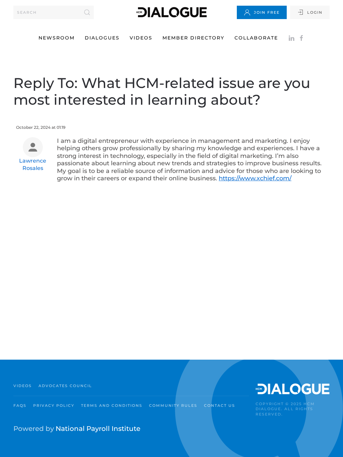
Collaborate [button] (256, 38)
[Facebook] (301, 38)
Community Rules (173, 405)
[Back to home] (171, 12)
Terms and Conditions (111, 405)
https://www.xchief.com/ (255, 178)
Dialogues (102, 38)
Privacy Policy (53, 405)
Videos (141, 38)
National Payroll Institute (98, 429)
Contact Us (219, 405)
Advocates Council (65, 385)
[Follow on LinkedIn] (291, 38)
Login (315, 12)
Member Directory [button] (193, 38)
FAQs (19, 405)
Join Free (267, 12)
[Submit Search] (87, 12)
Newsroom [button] (57, 38)
